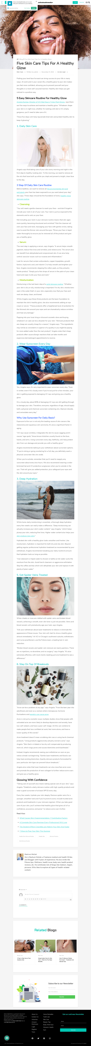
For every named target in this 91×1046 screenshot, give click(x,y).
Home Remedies (48, 1014)
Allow (33, 8)
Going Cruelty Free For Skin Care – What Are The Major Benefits (45, 959)
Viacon (84, 1043)
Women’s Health (48, 1027)
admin (36, 72)
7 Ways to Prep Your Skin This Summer (35, 831)
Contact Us (35, 1017)
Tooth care (46, 1017)
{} (43, 898)
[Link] (41, 899)
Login (75, 2)
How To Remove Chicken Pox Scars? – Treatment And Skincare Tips (66, 959)
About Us (35, 1014)
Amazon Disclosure (35, 1023)
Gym (44, 1030)
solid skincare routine (54, 284)
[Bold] (25, 899)
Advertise (35, 1019)
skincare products (54, 836)
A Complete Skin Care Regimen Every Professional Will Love (43, 822)
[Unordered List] (35, 899)
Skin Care (20, 72)
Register (82, 2)
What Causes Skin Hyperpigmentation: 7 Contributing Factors (43, 818)
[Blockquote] (37, 899)
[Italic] (27, 899)
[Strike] (31, 899)
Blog (21, 59)
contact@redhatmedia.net (9, 1022)
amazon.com (10, 1019)
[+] (45, 898)
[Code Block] (39, 899)
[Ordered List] (33, 899)
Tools (33, 1032)
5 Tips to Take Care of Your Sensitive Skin (24, 959)
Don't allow (27, 8)
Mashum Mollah (31, 854)
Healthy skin (42, 836)
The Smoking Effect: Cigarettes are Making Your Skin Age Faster (44, 827)
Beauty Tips (20, 955)
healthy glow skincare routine (26, 836)
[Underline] (29, 899)
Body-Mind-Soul (48, 1025)
